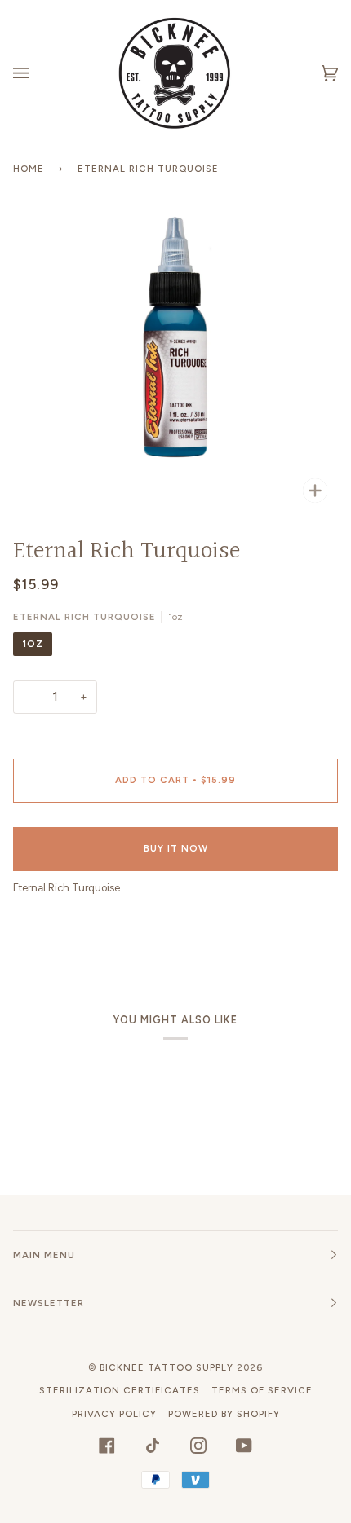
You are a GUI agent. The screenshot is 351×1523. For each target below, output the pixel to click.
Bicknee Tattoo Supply (166, 1367)
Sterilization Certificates (119, 1390)
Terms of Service (262, 1390)
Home (28, 168)
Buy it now (176, 848)
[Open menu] (37, 73)
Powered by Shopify (224, 1414)
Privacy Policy (114, 1414)
